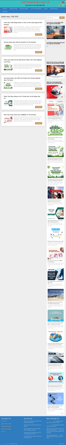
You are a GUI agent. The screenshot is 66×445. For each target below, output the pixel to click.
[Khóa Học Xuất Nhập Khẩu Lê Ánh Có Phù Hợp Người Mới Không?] (8, 29)
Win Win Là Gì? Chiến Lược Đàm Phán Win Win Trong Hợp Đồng (55, 431)
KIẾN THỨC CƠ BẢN (13, 8)
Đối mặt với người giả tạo (52, 435)
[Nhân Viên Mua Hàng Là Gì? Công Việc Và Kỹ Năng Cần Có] (8, 103)
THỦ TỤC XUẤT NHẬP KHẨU (36, 8)
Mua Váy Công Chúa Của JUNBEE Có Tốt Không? (20, 114)
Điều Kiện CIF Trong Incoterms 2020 (55, 241)
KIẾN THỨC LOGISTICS (24, 8)
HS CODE (46, 8)
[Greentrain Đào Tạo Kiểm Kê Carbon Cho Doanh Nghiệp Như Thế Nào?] (8, 85)
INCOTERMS (5, 11)
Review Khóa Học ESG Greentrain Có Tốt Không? (20, 42)
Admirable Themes (13, 443)
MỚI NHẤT (51, 101)
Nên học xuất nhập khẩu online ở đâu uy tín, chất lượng (55, 436)
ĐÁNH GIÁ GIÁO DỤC (54, 8)
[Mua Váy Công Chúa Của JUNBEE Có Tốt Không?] (8, 119)
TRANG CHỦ (5, 8)
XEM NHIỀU (60, 101)
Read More (38, 34)
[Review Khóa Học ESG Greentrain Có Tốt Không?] (8, 47)
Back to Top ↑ (62, 443)
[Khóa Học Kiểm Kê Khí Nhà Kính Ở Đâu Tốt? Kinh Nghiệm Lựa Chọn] (8, 66)
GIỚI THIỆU (3, 421)
